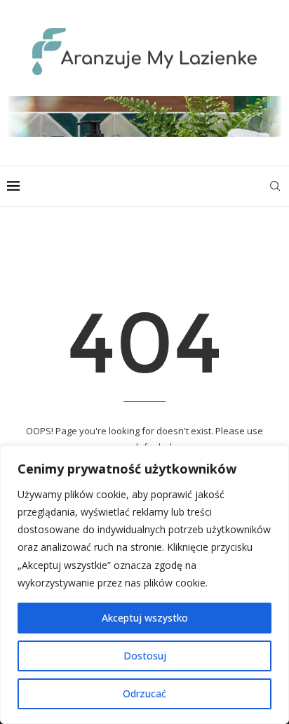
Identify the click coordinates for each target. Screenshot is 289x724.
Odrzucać (144, 693)
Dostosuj (144, 655)
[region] (144, 584)
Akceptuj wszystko (145, 617)
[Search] (275, 186)
